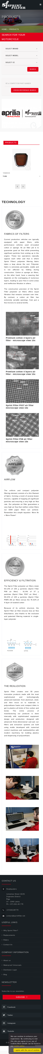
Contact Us (7, 944)
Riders (6, 940)
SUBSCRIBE (20, 997)
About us (7, 960)
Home (4, 29)
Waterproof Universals (12, 965)
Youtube (10, 1031)
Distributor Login (10, 970)
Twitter (10, 1015)
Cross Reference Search (24, 90)
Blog (5, 974)
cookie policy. (19, 1046)
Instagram (11, 1023)
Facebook (11, 1007)
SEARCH (33, 69)
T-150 (5, 176)
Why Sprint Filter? (10, 930)
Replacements (9, 935)
